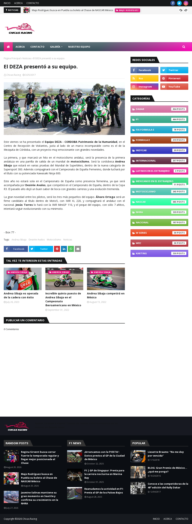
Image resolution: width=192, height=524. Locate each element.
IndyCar (156, 150)
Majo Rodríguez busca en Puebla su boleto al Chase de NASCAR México (72, 10)
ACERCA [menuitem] (20, 46)
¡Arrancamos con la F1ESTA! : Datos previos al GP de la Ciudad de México (104, 455)
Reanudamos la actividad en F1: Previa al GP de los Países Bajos (104, 490)
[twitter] (179, 3)
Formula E (156, 140)
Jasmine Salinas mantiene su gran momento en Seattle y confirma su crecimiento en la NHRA (39, 498)
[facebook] (172, 3)
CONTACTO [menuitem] (37, 46)
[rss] (144, 78)
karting (156, 253)
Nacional (156, 222)
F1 (156, 119)
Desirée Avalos (37, 239)
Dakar (156, 109)
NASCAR (156, 202)
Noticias (26, 58)
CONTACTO (32, 3)
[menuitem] (8, 46)
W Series (156, 232)
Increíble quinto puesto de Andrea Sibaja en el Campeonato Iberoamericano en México (63, 299)
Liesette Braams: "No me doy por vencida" (166, 453)
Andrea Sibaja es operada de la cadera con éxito (21, 295)
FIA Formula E (156, 129)
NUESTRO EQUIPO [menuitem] (79, 46)
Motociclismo (54, 239)
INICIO (7, 3)
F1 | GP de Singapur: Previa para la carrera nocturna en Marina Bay (104, 474)
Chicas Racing (13, 74)
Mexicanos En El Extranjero (156, 182)
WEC (156, 243)
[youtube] (174, 86)
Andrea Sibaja (19, 239)
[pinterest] (174, 78)
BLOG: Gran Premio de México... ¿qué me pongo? (167, 469)
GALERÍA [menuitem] (55, 46)
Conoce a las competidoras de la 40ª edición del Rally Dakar (168, 485)
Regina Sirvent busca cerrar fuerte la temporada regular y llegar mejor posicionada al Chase (40, 457)
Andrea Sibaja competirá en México (105, 295)
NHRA (156, 212)
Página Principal (12, 58)
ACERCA (18, 3)
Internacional (156, 160)
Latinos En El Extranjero (156, 171)
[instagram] (186, 3)
